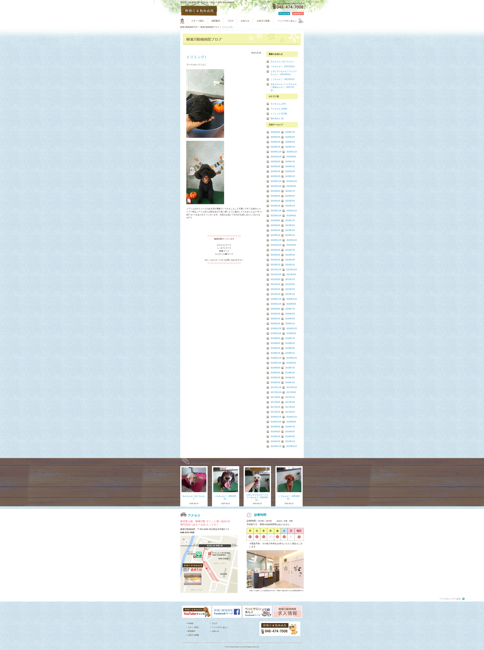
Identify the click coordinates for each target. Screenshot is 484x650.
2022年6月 (275, 255)
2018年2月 (275, 382)
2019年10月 (276, 333)
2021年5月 (290, 284)
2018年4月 (275, 377)
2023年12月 (276, 211)
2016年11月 (291, 417)
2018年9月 (291, 363)
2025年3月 (290, 171)
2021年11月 (291, 269)
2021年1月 (290, 294)
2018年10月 (276, 363)
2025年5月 (290, 166)
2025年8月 (275, 161)
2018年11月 (291, 358)
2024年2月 (275, 206)
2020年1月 (290, 323)
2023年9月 (291, 215)
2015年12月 (276, 446)
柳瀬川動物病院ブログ (209, 27)
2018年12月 (276, 358)
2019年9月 (291, 333)
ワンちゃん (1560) (279, 109)
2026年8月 (275, 132)
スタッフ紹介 (197, 21)
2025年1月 (290, 176)
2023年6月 (275, 225)
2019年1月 (290, 353)
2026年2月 (275, 147)
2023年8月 (275, 220)
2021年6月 (275, 284)
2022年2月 (275, 265)
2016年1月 (290, 441)
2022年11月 (291, 240)
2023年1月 (290, 235)
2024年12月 (276, 181)
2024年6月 (275, 196)
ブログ (230, 21)
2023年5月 (290, 225)
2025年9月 (291, 157)
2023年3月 (290, 230)
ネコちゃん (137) (278, 104)
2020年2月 (275, 323)
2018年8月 (275, 368)
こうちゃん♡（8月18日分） (283, 79)
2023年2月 (275, 235)
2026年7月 (290, 132)
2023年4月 (275, 230)
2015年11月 (291, 446)
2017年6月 (275, 402)
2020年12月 (276, 299)
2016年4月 (275, 436)
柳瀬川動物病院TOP (188, 27)
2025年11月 (291, 152)
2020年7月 (290, 309)
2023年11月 (291, 211)
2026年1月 (290, 147)
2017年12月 (276, 387)
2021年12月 (276, 269)
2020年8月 (275, 309)
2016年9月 (291, 422)
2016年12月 (276, 417)
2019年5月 (290, 343)
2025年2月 (275, 176)
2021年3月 (290, 289)
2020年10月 (276, 304)
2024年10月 (276, 186)
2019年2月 (275, 353)
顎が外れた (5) (277, 118)
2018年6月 (275, 373)
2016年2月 (275, 441)
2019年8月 (275, 338)
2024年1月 (290, 206)
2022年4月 (275, 260)
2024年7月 (290, 191)
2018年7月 (290, 368)
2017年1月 (290, 412)
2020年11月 (291, 299)
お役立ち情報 (263, 21)
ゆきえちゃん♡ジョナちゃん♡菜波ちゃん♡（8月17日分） (284, 87)
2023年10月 (276, 215)
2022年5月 (290, 255)
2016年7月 (290, 427)
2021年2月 (275, 294)
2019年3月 (290, 348)
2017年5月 (290, 402)
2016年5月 (290, 431)
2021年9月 (291, 274)
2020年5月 (290, 314)
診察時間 (296, 14)
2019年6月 (275, 343)
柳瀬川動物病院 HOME (182, 21)
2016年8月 (275, 427)
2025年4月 (275, 171)
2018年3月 (290, 377)
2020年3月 (290, 319)
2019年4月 (275, 348)
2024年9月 (291, 186)
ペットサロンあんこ (287, 21)
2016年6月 (275, 431)
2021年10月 (276, 274)
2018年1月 (290, 382)
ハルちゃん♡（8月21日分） (283, 66)
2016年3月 (290, 436)
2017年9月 (291, 392)
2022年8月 (275, 250)
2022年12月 (276, 240)
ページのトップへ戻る (450, 599)
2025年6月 (275, 166)
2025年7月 (290, 161)
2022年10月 (276, 245)
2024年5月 (290, 196)
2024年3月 (290, 201)
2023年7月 (290, 220)
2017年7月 (290, 397)
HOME (190, 623)
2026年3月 (290, 142)
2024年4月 (275, 201)
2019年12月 (276, 328)
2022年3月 (290, 260)
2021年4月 (275, 289)
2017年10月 (276, 392)
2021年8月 (275, 279)
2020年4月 (275, 319)
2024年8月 (275, 191)
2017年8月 (275, 397)
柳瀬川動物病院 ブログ (205, 463)
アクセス (283, 14)
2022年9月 (291, 245)
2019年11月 (291, 328)
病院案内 (215, 21)
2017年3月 (290, 407)
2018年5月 (290, 373)
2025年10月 (276, 157)
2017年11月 (291, 387)
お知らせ (245, 21)
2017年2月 (275, 412)
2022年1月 (290, 265)
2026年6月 (275, 137)
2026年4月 (275, 142)
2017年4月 (275, 407)
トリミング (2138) (279, 114)
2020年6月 (275, 314)
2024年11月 (291, 181)
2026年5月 (290, 137)
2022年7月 (290, 250)
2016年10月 (276, 422)
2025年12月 (276, 152)
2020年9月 (291, 304)
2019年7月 (290, 338)
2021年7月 (290, 279)
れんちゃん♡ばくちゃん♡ (283, 61)
